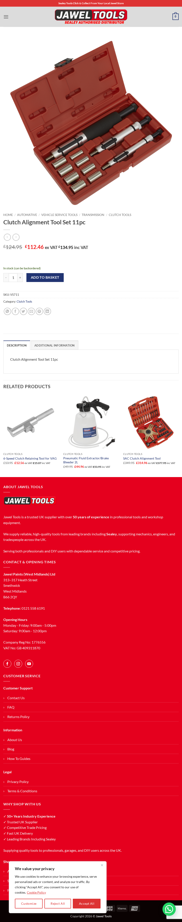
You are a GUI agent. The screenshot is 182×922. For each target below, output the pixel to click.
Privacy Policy (18, 781)
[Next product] (7, 237)
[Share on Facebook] (15, 311)
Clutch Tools (120, 215)
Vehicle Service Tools (59, 215)
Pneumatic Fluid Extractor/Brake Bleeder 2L (86, 460)
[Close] (102, 865)
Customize (29, 903)
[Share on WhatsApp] (7, 311)
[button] (6, 16)
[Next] (178, 435)
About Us (14, 740)
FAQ (10, 707)
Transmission (93, 215)
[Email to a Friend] (31, 311)
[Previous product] (15, 237)
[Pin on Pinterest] (39, 311)
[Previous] (3, 435)
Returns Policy (18, 717)
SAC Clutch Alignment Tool (142, 458)
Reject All (58, 903)
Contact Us (16, 698)
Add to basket (45, 277)
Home (8, 215)
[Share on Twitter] (23, 311)
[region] (58, 887)
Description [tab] (17, 345)
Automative (27, 215)
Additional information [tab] (54, 345)
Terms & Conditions (22, 791)
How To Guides (18, 758)
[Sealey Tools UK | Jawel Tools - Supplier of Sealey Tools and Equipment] (91, 17)
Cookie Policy (36, 892)
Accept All (86, 903)
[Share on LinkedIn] (47, 311)
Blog (10, 749)
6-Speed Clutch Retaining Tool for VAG (30, 458)
